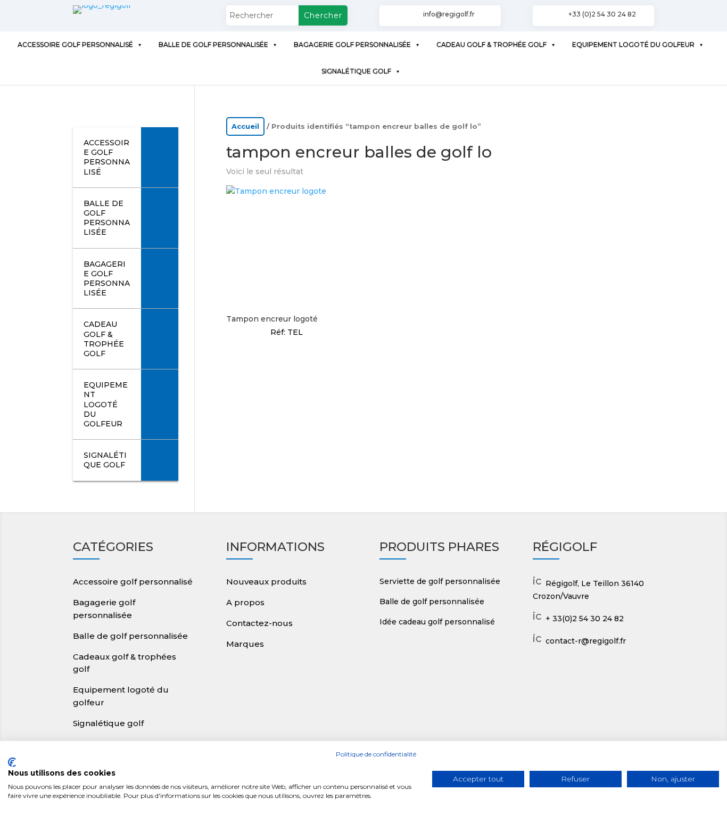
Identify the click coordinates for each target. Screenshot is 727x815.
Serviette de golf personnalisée (439, 581)
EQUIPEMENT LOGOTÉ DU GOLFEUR (633, 44)
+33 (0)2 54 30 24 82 (602, 14)
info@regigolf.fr (449, 14)
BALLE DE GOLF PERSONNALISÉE (213, 44)
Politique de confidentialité (376, 754)
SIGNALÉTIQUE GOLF (356, 71)
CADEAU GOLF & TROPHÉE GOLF (491, 44)
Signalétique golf (108, 723)
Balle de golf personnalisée (130, 636)
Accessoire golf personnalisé (133, 582)
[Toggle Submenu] (159, 157)
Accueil (245, 126)
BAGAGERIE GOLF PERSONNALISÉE (352, 44)
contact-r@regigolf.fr (586, 641)
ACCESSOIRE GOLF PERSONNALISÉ (75, 44)
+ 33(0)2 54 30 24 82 (585, 618)
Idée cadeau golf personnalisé (437, 622)
